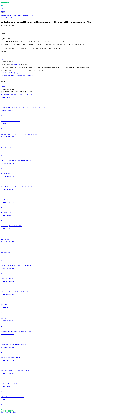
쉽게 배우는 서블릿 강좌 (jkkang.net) (10, 73)
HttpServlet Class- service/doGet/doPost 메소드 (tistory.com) (17, 75)
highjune (3, 31)
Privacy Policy (4, 412)
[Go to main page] (65, 410)
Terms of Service (12, 412)
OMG (2, 59)
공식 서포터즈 (16, 64)
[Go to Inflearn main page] (65, 2)
